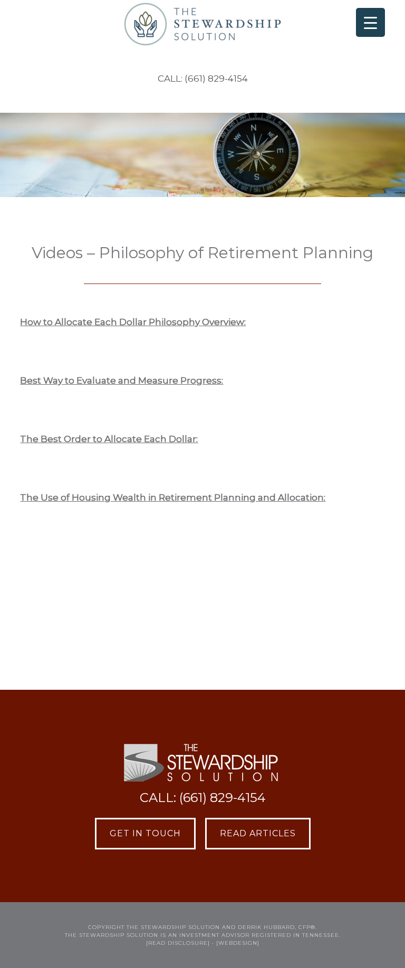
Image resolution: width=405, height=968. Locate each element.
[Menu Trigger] (370, 22)
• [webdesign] (235, 943)
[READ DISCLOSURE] (178, 943)
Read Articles (258, 833)
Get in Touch (145, 833)
